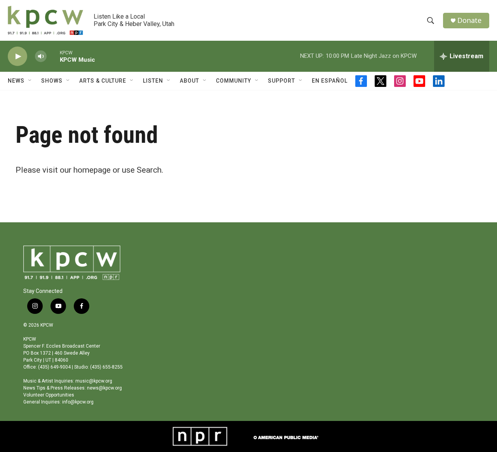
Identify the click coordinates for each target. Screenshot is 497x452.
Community (233, 81)
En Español (330, 81)
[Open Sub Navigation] (30, 81)
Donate (469, 20)
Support (281, 81)
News (16, 81)
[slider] (53, 56)
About (189, 81)
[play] (17, 56)
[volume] (40, 56)
